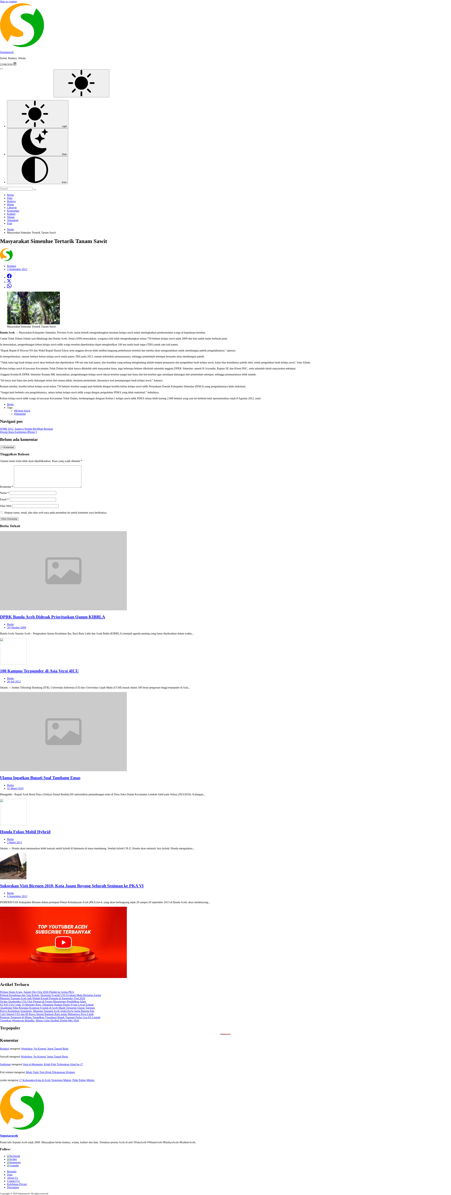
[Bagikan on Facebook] (9, 277)
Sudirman (5, 1064)
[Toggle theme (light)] (81, 83)
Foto (9, 223)
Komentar (6, 486)
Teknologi (12, 220)
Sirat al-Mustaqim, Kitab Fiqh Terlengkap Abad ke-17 (53, 1064)
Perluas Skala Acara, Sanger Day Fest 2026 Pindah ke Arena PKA (37, 991)
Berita (10, 194)
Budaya (11, 201)
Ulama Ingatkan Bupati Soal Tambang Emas (40, 777)
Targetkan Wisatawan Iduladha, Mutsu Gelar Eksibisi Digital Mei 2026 (39, 1020)
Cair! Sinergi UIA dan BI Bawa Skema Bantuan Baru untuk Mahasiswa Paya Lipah (47, 1014)
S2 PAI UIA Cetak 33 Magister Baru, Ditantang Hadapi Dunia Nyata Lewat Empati (47, 1004)
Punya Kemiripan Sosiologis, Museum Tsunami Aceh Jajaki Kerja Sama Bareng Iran (47, 1011)
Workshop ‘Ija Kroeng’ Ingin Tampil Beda (44, 1048)
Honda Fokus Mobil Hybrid (25, 831)
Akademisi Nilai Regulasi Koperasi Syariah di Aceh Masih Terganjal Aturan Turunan (47, 1007)
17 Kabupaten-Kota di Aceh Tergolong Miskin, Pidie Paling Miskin (56, 1080)
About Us (12, 1177)
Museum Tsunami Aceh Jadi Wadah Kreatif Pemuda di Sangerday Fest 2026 (42, 998)
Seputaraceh (7, 52)
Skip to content (8, 1)
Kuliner (11, 213)
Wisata (10, 217)
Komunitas (13, 210)
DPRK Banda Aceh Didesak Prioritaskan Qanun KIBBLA (52, 617)
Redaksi (4, 1048)
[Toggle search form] (1, 68)
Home (10, 229)
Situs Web (5, 505)
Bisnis (10, 204)
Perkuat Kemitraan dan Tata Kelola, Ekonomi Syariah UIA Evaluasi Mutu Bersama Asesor (50, 995)
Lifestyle (12, 207)
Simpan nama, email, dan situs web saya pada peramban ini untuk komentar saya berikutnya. (55, 512)
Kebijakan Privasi (17, 1184)
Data (9, 198)
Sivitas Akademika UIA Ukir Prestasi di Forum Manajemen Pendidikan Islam (43, 1001)
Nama (4, 492)
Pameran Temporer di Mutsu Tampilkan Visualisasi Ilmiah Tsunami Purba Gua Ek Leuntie (50, 1017)
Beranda (11, 1171)
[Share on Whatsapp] (9, 287)
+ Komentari (7, 447)
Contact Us (13, 1181)
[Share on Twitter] (9, 281)
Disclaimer (13, 1187)
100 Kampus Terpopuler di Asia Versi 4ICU (39, 671)
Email (4, 499)
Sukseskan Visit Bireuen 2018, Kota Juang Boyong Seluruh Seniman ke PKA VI (72, 885)
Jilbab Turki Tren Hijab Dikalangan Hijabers (50, 1072)
